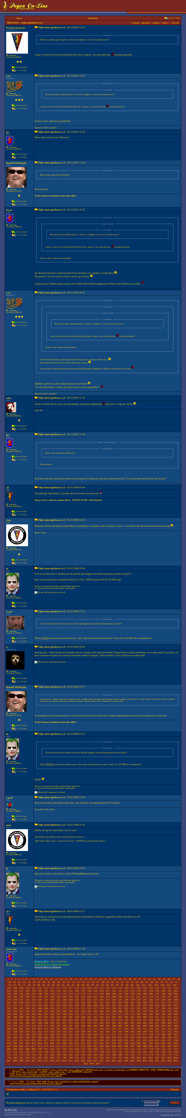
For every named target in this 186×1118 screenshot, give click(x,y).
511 (83, 1028)
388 (15, 1017)
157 (145, 990)
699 (34, 1049)
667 (9, 1046)
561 (46, 1034)
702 (52, 1049)
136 (15, 990)
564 (64, 1034)
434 (126, 1020)
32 (149, 979)
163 (9, 993)
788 (64, 1057)
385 (169, 1014)
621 (71, 1040)
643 (34, 1043)
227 (58, 999)
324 (139, 1008)
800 (139, 1057)
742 (126, 1052)
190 (176, 993)
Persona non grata (15, 27)
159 (157, 990)
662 (151, 1043)
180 (114, 993)
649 (71, 1043)
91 (93, 985)
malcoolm (11, 949)
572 (114, 1034)
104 (162, 985)
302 (176, 1005)
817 (71, 1060)
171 (58, 993)
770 (126, 1054)
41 (19, 982)
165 (21, 993)
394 (52, 1017)
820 (89, 1060)
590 (52, 1037)
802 (151, 1057)
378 (126, 1014)
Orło (8, 520)
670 (27, 1046)
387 (9, 1017)
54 (83, 982)
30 (139, 979)
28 (130, 979)
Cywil (9, 611)
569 (95, 1034)
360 (15, 1014)
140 (40, 990)
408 (139, 1017)
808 (15, 1060)
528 (15, 1031)
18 (81, 979)
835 (86, 1063)
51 (68, 982)
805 (169, 1057)
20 (90, 979)
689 (145, 1046)
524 (163, 1028)
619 (58, 1040)
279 (34, 1005)
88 (78, 985)
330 (176, 1008)
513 (95, 1028)
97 (122, 985)
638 (176, 1040)
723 (9, 1052)
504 (40, 1028)
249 (21, 1002)
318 (102, 1008)
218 (176, 996)
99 (132, 985)
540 (89, 1031)
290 (102, 1005)
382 (151, 1014)
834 (176, 1060)
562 (52, 1034)
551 (157, 1031)
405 (120, 1017)
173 (71, 993)
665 (169, 1043)
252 (40, 1002)
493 (145, 1025)
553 (169, 1031)
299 (157, 1005)
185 (145, 993)
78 (29, 985)
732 (64, 1052)
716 (139, 1049)
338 (52, 1011)
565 (71, 1034)
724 (15, 1052)
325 (145, 1008)
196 (40, 996)
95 (112, 985)
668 (15, 1046)
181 (120, 993)
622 (77, 1040)
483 (83, 1025)
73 (176, 982)
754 (27, 1054)
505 (46, 1028)
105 (168, 985)
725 (21, 1052)
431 (108, 1020)
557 (21, 1034)
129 (145, 988)
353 (145, 1011)
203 (83, 996)
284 (64, 1005)
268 (139, 1002)
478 (52, 1025)
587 (34, 1037)
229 (71, 999)
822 (102, 1060)
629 (120, 1040)
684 (114, 1046)
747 (157, 1052)
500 (15, 1028)
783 (34, 1057)
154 (126, 990)
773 (145, 1054)
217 (169, 996)
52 (73, 982)
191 (9, 996)
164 (15, 993)
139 (34, 990)
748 (163, 1052)
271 (157, 1002)
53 (78, 982)
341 (71, 1011)
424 (64, 1020)
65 (137, 982)
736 (89, 1052)
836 (92, 1063)
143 (58, 990)
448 (40, 1022)
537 (71, 1031)
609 (169, 1037)
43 (29, 982)
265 (120, 1002)
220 (15, 999)
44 (34, 982)
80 (39, 985)
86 (68, 985)
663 (157, 1043)
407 (132, 1017)
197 (46, 996)
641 (21, 1043)
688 (139, 1046)
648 (64, 1043)
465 (145, 1022)
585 (21, 1037)
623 (83, 1040)
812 (40, 1060)
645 (46, 1043)
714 (126, 1049)
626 (102, 1040)
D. (7, 568)
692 (163, 1046)
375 (108, 1014)
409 (145, 1017)
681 (95, 1046)
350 (126, 1011)
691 (157, 1046)
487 (108, 1025)
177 (95, 993)
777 (169, 1054)
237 (120, 999)
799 (132, 1057)
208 (114, 996)
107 (9, 988)
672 (40, 1046)
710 (102, 1049)
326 (151, 1008)
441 (169, 1020)
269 (145, 1002)
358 (176, 1011)
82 (48, 985)
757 (46, 1054)
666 (176, 1043)
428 (89, 1020)
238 (126, 999)
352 (139, 1011)
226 (52, 999)
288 (89, 1005)
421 (46, 1020)
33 (154, 979)
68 (152, 982)
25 (115, 979)
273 (169, 1002)
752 (15, 1054)
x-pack (9, 797)
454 (77, 1022)
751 (9, 1054)
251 (34, 1002)
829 (145, 1060)
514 (102, 1028)
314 (77, 1008)
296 (139, 1005)
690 (151, 1046)
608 (163, 1037)
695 (9, 1049)
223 (34, 999)
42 (24, 982)
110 (27, 988)
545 (120, 1031)
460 (114, 1022)
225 (46, 999)
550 (151, 1031)
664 (163, 1043)
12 (51, 979)
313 (71, 1008)
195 (34, 996)
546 (126, 1031)
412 (163, 1017)
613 (21, 1040)
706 (77, 1049)
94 (107, 985)
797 (120, 1057)
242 (151, 999)
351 (132, 1011)
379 (132, 1014)
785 (46, 1057)
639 (9, 1043)
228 (64, 999)
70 (161, 982)
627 (108, 1040)
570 (102, 1034)
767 (108, 1054)
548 (139, 1031)
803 (157, 1057)
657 (120, 1043)
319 (108, 1008)
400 (89, 1017)
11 (46, 979)
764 (89, 1054)
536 (64, 1031)
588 (40, 1037)
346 (102, 1011)
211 (132, 996)
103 (156, 985)
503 (34, 1028)
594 (77, 1037)
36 (169, 979)
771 (132, 1054)
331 (9, 1011)
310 (52, 1008)
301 (169, 1005)
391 (34, 1017)
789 (71, 1057)
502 (27, 1028)
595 (83, 1037)
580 (163, 1034)
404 (114, 1017)
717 (145, 1049)
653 (95, 1043)
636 (163, 1040)
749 (169, 1052)
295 (132, 1005)
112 (40, 988)
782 (27, 1057)
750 (176, 1052)
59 (107, 982)
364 (40, 1014)
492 (139, 1025)
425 (71, 1020)
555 (9, 1034)
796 (114, 1057)
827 (132, 1060)
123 (108, 988)
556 (15, 1034)
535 (58, 1031)
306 (27, 1008)
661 (145, 1043)
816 (64, 1060)
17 (76, 979)
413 (169, 1017)
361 (21, 1014)
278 (27, 1005)
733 (71, 1052)
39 (9, 982)
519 (132, 1028)
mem (8, 825)
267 (132, 1002)
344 (89, 1011)
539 (83, 1031)
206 (102, 996)
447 (34, 1022)
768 (114, 1054)
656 (114, 1043)
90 (88, 985)
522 (151, 1028)
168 (40, 993)
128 (139, 988)
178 (102, 993)
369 (71, 1014)
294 (126, 1005)
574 (126, 1034)
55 (88, 982)
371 (83, 1014)
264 (114, 1002)
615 (34, 1040)
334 (27, 1011)
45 (39, 982)
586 (27, 1037)
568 (89, 1034)
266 (126, 1002)
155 (132, 990)
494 (151, 1025)
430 (102, 1020)
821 (95, 1060)
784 (40, 1057)
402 (102, 1017)
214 (151, 996)
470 (176, 1022)
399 (83, 1017)
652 (89, 1043)
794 (102, 1057)
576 (139, 1034)
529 (21, 1031)
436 (139, 1020)
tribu (8, 398)
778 (176, 1054)
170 (52, 993)
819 (83, 1060)
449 (46, 1022)
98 (127, 985)
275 (9, 1005)
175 (83, 993)
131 (157, 988)
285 (71, 1005)
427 (83, 1020)
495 (157, 1025)
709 (95, 1049)
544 (114, 1031)
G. (7, 647)
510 (77, 1028)
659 (132, 1043)
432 (114, 1020)
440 (163, 1020)
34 (159, 979)
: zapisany (11, 55)
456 (89, 1022)
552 (163, 1031)
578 (151, 1034)
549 (145, 1031)
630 (126, 1040)
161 (169, 990)
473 (21, 1025)
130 (151, 988)
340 (64, 1011)
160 (163, 990)
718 (151, 1049)
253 (46, 1002)
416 (15, 1020)
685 (120, 1046)
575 (132, 1034)
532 (40, 1031)
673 (46, 1046)
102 (150, 985)
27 (125, 979)
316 (89, 1008)
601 (120, 1037)
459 (108, 1022)
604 (139, 1037)
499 (9, 1028)
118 (77, 988)
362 (27, 1014)
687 (132, 1046)
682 (102, 1046)
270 (151, 1002)
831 (157, 1060)
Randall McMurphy (16, 163)
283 (58, 1005)
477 (46, 1025)
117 (71, 988)
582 (176, 1034)
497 (169, 1025)
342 (77, 1011)
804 (163, 1057)
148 (89, 990)
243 (157, 999)
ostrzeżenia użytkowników (22, 1115)
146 (77, 990)
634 (151, 1040)
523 (157, 1028)
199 (58, 996)
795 (108, 1057)
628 (114, 1040)
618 (52, 1040)
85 (63, 985)
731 (58, 1052)
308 (40, 1008)
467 (157, 1022)
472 (15, 1025)
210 (126, 996)
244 (163, 999)
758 (52, 1054)
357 (169, 1011)
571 (108, 1034)
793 (95, 1057)
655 (108, 1043)
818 (77, 1060)
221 (21, 999)
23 (105, 979)
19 (85, 979)
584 (15, 1037)
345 (95, 1011)
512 (89, 1028)
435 (132, 1020)
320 (114, 1008)
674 (52, 1046)
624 (89, 1040)
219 (9, 999)
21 (95, 979)
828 (139, 1060)
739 (108, 1052)
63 (127, 982)
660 (139, 1043)
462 (126, 1022)
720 (163, 1049)
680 (89, 1046)
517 (120, 1028)
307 (34, 1008)
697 (21, 1049)
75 (14, 985)
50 (63, 982)
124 (114, 988)
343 (83, 1011)
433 (120, 1020)
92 (97, 985)
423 (58, 1020)
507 (58, 1028)
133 (169, 988)
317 (95, 1008)
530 (27, 1031)
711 (108, 1049)
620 (64, 1040)
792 (89, 1057)
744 (139, 1052)
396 (64, 1017)
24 (110, 979)
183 (132, 993)
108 (15, 988)
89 (83, 985)
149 (95, 990)
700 (40, 1049)
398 (77, 1017)
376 (114, 1014)
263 (108, 1002)
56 (93, 982)
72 (171, 982)
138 (27, 990)
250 (27, 1002)
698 (27, 1049)
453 (71, 1022)
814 (52, 1060)
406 (126, 1017)
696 (15, 1049)
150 (102, 990)
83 (53, 985)
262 (102, 1002)
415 (9, 1020)
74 (9, 985)
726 (27, 1052)
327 (157, 1008)
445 (21, 1022)
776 (163, 1054)
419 (34, 1020)
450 (52, 1022)
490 (126, 1025)
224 (40, 999)
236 (114, 999)
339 (58, 1011)
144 (64, 990)
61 (117, 982)
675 (58, 1046)
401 (95, 1017)
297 (145, 1005)
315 (83, 1008)
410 (151, 1017)
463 (132, 1022)
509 (71, 1028)
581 (169, 1034)
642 (27, 1043)
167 (34, 993)
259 (83, 1002)
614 (27, 1040)
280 (40, 1005)
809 (21, 1060)
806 (176, 1057)
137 (21, 990)
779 (9, 1057)
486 (102, 1025)
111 (34, 988)
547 (132, 1031)
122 (102, 988)
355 (157, 1011)
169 (46, 993)
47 (49, 982)
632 (139, 1040)
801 (145, 1057)
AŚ (7, 487)
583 (9, 1037)
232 (89, 999)
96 (117, 985)
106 (175, 985)
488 (114, 1025)
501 (21, 1028)
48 (53, 982)
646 (52, 1043)
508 (64, 1028)
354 (151, 1011)
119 (83, 988)
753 (21, 1054)
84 (58, 985)
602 (126, 1037)
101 (144, 985)
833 (169, 1060)
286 (77, 1005)
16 (71, 979)
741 (120, 1052)
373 (95, 1014)
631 (132, 1040)
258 (77, 1002)
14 (61, 979)
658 (126, 1043)
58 (103, 982)
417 (21, 1020)
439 (157, 1020)
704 (64, 1049)
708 (89, 1049)
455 (83, 1022)
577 (145, 1034)
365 (46, 1014)
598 (102, 1037)
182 (126, 993)
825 (120, 1060)
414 (176, 1017)
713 (120, 1049)
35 (164, 979)
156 (139, 990)
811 (34, 1060)
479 (58, 1025)
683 (108, 1046)
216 (163, 996)
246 (176, 999)
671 (34, 1046)
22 (100, 979)
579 (157, 1034)
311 (58, 1008)
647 (58, 1043)
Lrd (8, 76)
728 (40, 1052)
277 (21, 1005)
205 (95, 996)
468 (163, 1022)
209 (120, 996)
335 (34, 1011)
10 (41, 979)
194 (27, 996)
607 (157, 1037)
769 (120, 1054)
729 (46, 1052)
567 (83, 1034)
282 (52, 1005)
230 (77, 999)
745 (145, 1052)
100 (138, 985)
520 (139, 1028)
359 (9, 1014)
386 (176, 1014)
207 (108, 996)
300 (163, 1005)
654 (102, 1043)
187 (157, 993)
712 (114, 1049)
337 (46, 1011)
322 (126, 1008)
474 (27, 1025)
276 (15, 1005)
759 (58, 1054)
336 (40, 1011)
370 (77, 1014)
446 (27, 1022)
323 (132, 1008)
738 (102, 1052)
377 (120, 1014)
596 (89, 1037)
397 (71, 1017)
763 (83, 1054)
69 (156, 982)
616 (40, 1040)
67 (147, 982)
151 (108, 990)
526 (176, 1028)
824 (114, 1060)
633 (145, 1040)
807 (9, 1060)
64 (132, 982)
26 (120, 979)
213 (145, 996)
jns (7, 132)
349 (120, 1011)
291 (108, 1005)
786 (52, 1057)
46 (44, 982)
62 (122, 982)
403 (108, 1017)
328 (163, 1008)
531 (34, 1031)
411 (157, 1017)
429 (95, 1020)
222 (27, 999)
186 (151, 993)
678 (77, 1046)
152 (114, 990)
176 (89, 993)
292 (114, 1005)
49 (58, 982)
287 (83, 1005)
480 (64, 1025)
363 (34, 1014)
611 (9, 1040)
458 (102, 1022)
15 (66, 979)
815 (58, 1060)
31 (144, 979)
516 (114, 1028)
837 (98, 1063)
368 (64, 1014)
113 (46, 988)
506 (52, 1028)
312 (64, 1008)
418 (27, 1020)
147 (83, 990)
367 (58, 1014)
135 (9, 990)
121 (95, 988)
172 (64, 993)
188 (163, 993)
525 (169, 1028)
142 (52, 990)
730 (52, 1052)
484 (89, 1025)
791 (83, 1057)
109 (21, 988)
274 (176, 1002)
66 (142, 982)
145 (71, 990)
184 (139, 993)
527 (9, 1031)
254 (52, 1002)
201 (71, 996)
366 (52, 1014)
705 (71, 1049)
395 (58, 1017)
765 (95, 1054)
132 (163, 988)
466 (151, 1022)
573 (120, 1034)
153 (120, 990)
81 (44, 985)
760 (64, 1054)
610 (176, 1037)
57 (98, 982)
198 (52, 996)
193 (21, 996)
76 (19, 985)
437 (145, 1020)
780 (15, 1057)
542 (102, 1031)
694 (176, 1046)
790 (77, 1057)
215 (157, 996)
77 (24, 985)
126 (126, 988)
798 (126, 1057)
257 (71, 1002)
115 (58, 988)
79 (34, 985)
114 (52, 988)
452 (64, 1022)
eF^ (8, 911)
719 (157, 1049)
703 (58, 1049)
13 (56, 979)
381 (145, 1014)
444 (15, 1022)
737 (95, 1052)
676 (64, 1046)
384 (163, 1014)
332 (15, 1011)
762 (77, 1054)
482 (77, 1025)
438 (151, 1020)
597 (95, 1037)
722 (176, 1049)
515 (108, 1028)
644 (40, 1043)
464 (139, 1022)
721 (169, 1049)
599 (108, 1037)
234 (102, 999)
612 (15, 1040)
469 (169, 1022)
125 (120, 988)
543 (108, 1031)
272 (163, 1002)
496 (163, 1025)
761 (71, 1054)
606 (151, 1037)
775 (157, 1054)
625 (95, 1040)
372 (89, 1014)
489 (120, 1025)
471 (9, 1025)
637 (169, 1040)
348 (114, 1011)
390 (27, 1017)
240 (139, 999)
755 (34, 1054)
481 (71, 1025)
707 (83, 1049)
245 (169, 999)
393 (46, 1017)
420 (40, 1020)
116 (64, 988)
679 (83, 1046)
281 (46, 1005)
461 (120, 1022)
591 (58, 1037)
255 (58, 1002)
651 (83, 1043)
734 (77, 1052)
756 (40, 1054)
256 (64, 1002)
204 (89, 996)
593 (71, 1037)
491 (132, 1025)
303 (9, 1008)
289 (95, 1005)
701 (46, 1049)
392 (40, 1017)
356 (163, 1011)
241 (145, 999)
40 (14, 982)
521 (145, 1028)
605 (145, 1037)
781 (21, 1057)
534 (52, 1031)
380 (139, 1014)
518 (126, 1028)
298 (151, 1005)
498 (176, 1025)
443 (9, 1022)
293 (120, 1005)
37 (174, 979)
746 (151, 1052)
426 (77, 1020)
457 (95, 1022)
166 (27, 993)
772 (139, 1054)
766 (102, 1054)
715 (132, 1049)
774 (151, 1054)
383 (157, 1014)
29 (135, 979)
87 (73, 985)
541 (95, 1031)
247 (9, 1002)
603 (132, 1037)
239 (132, 999)
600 (114, 1037)
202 (77, 996)
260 (89, 1002)
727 (34, 1052)
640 (15, 1043)
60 (112, 982)
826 (126, 1060)
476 (40, 1025)
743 (132, 1052)
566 (77, 1034)
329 (169, 1008)
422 (52, 1020)
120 (89, 988)
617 (46, 1040)
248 (15, 1002)
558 (27, 1034)
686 (126, 1046)
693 (169, 1046)
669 (21, 1046)
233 (95, 999)
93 (102, 985)
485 (95, 1025)
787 (58, 1057)
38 (179, 979)
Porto (9, 210)
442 (176, 1020)
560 (40, 1034)
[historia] (47, 1112)
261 (95, 1002)
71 (166, 982)
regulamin (8, 1115)
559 (34, 1034)
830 (151, 1060)
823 (108, 1060)
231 (83, 999)
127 (132, 988)
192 (15, 996)
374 (102, 1014)
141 (46, 990)
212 (139, 996)
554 (176, 1031)
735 (83, 1052)
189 (169, 993)
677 (71, 1046)
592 (64, 1037)
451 (58, 1022)
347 (108, 1011)
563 (58, 1034)
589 (46, 1037)
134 (176, 988)
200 (64, 996)
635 (157, 1040)
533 (46, 1031)
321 (120, 1008)
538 (77, 1031)
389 (21, 1017)
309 (46, 1008)
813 (46, 1060)
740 (114, 1052)
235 (108, 999)
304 (15, 1008)
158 (151, 990)
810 (27, 1060)
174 (77, 993)
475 (34, 1025)
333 (21, 1011)
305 (21, 1008)
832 (163, 1060)
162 (176, 990)
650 (77, 1043)
